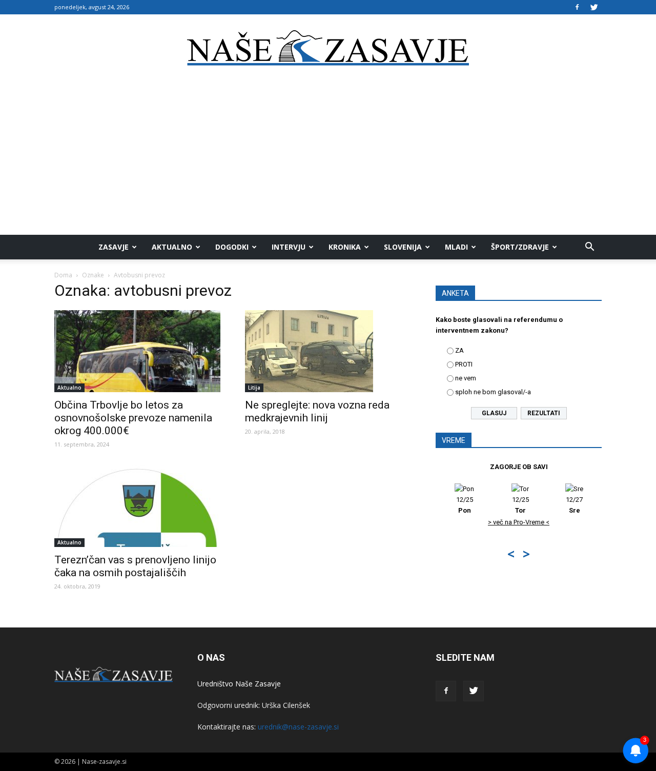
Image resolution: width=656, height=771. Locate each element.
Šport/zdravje (520, 247)
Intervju (288, 247)
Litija (254, 387)
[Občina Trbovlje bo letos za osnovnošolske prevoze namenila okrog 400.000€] (137, 351)
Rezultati (543, 413)
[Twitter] (594, 7)
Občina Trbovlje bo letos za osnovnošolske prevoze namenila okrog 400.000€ (133, 418)
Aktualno (172, 247)
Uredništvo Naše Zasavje (239, 683)
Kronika (345, 247)
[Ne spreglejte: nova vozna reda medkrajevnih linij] (328, 351)
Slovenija (403, 247)
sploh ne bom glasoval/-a (493, 392)
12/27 (574, 505)
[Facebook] (577, 7)
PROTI (464, 364)
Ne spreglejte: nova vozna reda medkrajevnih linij (317, 411)
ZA (459, 350)
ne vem (465, 378)
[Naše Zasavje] (328, 48)
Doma (63, 275)
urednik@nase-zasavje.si (298, 727)
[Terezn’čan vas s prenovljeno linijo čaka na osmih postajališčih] (137, 506)
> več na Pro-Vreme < (518, 522)
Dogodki (232, 247)
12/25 (464, 505)
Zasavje (113, 247)
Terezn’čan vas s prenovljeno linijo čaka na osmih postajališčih (135, 566)
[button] (589, 247)
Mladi (456, 247)
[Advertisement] (328, 158)
